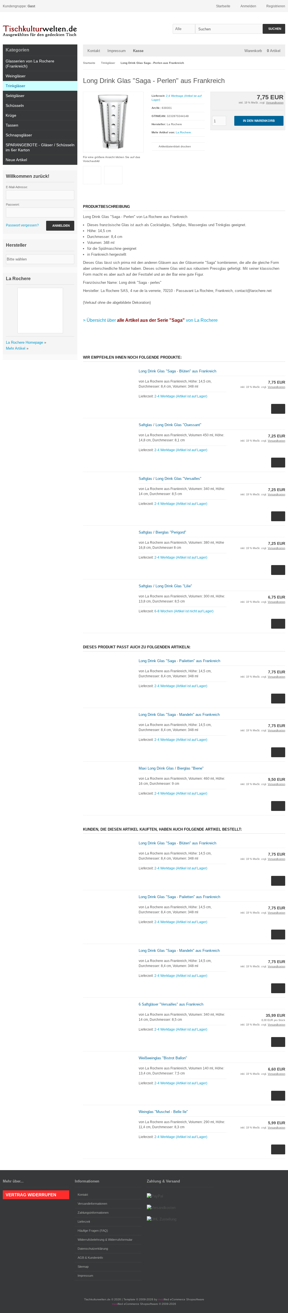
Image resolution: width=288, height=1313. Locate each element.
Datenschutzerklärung (93, 1248)
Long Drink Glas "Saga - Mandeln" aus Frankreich (179, 714)
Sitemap (83, 1266)
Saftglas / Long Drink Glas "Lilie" (165, 586)
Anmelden (60, 226)
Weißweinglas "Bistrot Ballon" (163, 1058)
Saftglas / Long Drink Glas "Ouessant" (170, 425)
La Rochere (183, 132)
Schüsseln (15, 105)
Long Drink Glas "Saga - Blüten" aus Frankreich (177, 371)
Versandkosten (275, 102)
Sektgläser (15, 95)
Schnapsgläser (19, 135)
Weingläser (16, 76)
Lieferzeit (84, 1221)
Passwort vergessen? (22, 225)
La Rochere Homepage (24, 342)
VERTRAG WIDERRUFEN (31, 1194)
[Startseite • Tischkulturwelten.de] (40, 28)
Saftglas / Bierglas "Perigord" (162, 532)
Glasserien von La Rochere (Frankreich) (30, 63)
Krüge (11, 115)
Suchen (274, 29)
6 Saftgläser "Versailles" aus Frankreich (171, 1004)
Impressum (116, 51)
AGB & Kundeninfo (90, 1257)
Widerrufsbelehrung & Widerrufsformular (105, 1239)
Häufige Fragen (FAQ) (93, 1230)
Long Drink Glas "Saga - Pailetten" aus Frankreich (179, 661)
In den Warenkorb (258, 121)
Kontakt (93, 51)
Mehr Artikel (15, 348)
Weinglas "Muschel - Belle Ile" (163, 1112)
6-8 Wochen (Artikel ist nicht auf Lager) (183, 611)
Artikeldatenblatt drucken (175, 146)
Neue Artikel (16, 160)
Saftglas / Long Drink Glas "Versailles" (170, 478)
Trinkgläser (15, 86)
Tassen (12, 125)
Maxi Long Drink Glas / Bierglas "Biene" (171, 768)
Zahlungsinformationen (93, 1212)
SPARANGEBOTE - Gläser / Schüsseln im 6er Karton (40, 147)
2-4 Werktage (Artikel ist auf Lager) (180, 396)
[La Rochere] (273, 80)
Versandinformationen (92, 1203)
